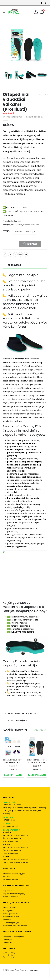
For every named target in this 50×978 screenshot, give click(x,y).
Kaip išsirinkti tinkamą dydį (14, 893)
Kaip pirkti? (7, 890)
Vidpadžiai (18, 224)
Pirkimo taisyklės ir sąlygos (14, 873)
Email (25, 254)
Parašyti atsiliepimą (34, 116)
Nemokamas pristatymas (13, 936)
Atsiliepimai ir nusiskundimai (15, 925)
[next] (46, 94)
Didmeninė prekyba (11, 922)
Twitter (10, 254)
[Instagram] (45, 3)
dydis (6, 231)
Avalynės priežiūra (10, 896)
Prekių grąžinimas (10, 913)
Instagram (12, 955)
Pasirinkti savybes (17, 775)
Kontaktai (7, 919)
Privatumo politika (10, 879)
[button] (5, 12)
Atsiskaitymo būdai (11, 916)
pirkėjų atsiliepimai (12, 116)
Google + (20, 254)
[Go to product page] (17, 746)
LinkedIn (15, 254)
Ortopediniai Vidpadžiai (40, 760)
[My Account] (36, 12)
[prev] (41, 94)
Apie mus (7, 876)
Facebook (5, 254)
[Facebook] (41, 3)
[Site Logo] (13, 12)
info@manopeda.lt (10, 826)
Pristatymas (8, 910)
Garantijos (7, 939)
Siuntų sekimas (9, 907)
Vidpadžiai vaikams (31, 224)
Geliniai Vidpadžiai (14, 760)
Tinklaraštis (7, 942)
